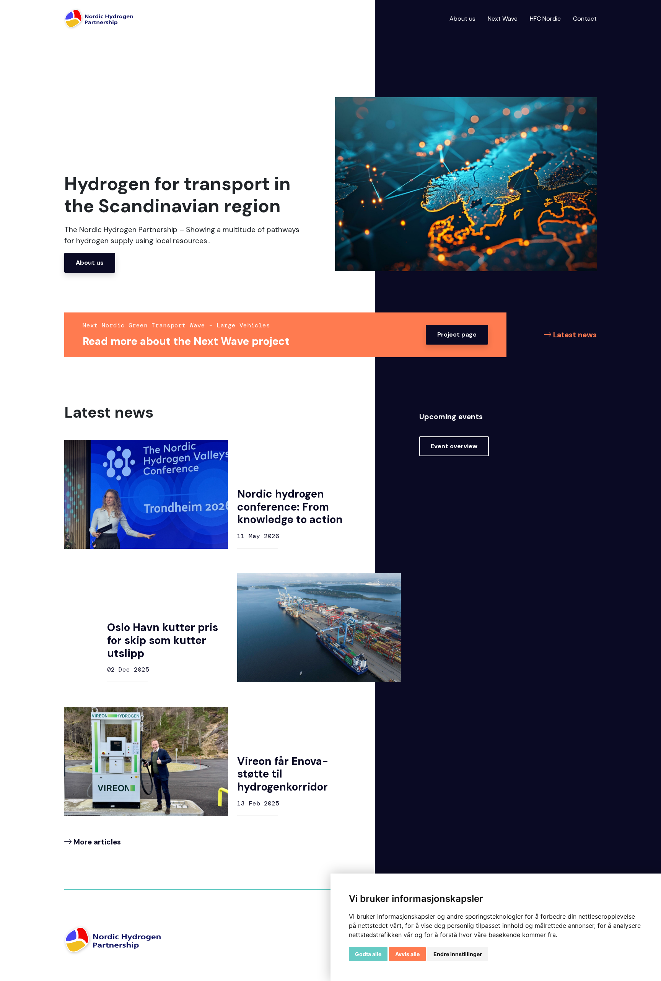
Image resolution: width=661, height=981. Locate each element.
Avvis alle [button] (407, 954)
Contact (585, 19)
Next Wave (503, 19)
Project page (457, 334)
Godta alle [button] (368, 954)
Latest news (574, 335)
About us (462, 19)
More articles (96, 842)
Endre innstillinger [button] (457, 954)
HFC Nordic (545, 19)
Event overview (454, 446)
